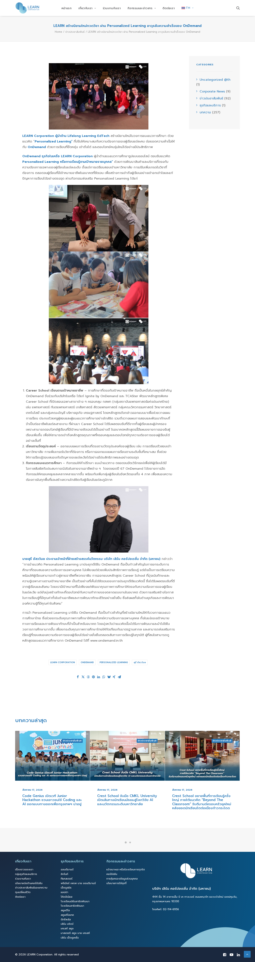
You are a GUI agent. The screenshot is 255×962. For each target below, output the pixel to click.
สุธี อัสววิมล (140, 662)
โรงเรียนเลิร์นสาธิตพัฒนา (75, 901)
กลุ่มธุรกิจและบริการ (26, 874)
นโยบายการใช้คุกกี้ (116, 883)
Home (58, 32)
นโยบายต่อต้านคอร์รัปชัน (28, 883)
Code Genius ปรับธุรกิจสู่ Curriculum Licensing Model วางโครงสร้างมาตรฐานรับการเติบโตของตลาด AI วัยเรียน (201, 803)
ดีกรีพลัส (66, 919)
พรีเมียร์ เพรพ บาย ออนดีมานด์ (78, 883)
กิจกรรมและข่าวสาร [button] (140, 8)
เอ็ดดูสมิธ (66, 887)
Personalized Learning (114, 662)
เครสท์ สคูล (67, 928)
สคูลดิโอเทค (67, 915)
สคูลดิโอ (65, 910)
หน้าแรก (67, 8)
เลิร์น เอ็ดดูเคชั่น (70, 937)
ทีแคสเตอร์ (67, 879)
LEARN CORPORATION (62, 662)
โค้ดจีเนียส (66, 897)
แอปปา (64, 892)
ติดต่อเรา (169, 8)
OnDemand (87, 662)
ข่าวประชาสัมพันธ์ (75, 32)
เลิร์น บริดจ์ (67, 924)
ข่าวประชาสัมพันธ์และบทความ (31, 887)
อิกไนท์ (64, 874)
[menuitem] (67, 8)
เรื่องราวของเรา (24, 869)
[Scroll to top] (247, 954)
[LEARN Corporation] (27, 8)
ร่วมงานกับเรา (112, 8)
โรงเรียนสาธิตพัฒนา (72, 906)
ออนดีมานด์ (67, 869)
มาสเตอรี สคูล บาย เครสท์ (75, 933)
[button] (238, 8)
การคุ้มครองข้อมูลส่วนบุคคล (122, 879)
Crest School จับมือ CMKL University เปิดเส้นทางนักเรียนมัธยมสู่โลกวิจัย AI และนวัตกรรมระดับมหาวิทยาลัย (52, 800)
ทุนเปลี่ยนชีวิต (22, 892)
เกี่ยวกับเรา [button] (85, 8)
